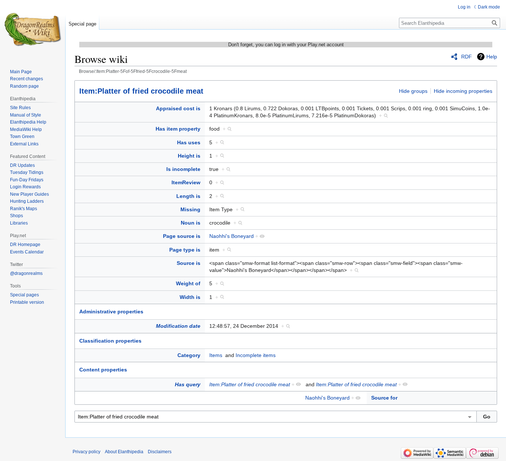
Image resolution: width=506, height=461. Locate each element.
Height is (189, 156)
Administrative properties (111, 311)
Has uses (188, 142)
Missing (190, 209)
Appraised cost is (178, 108)
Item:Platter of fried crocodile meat (141, 91)
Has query (187, 384)
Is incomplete (183, 169)
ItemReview (186, 182)
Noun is (190, 223)
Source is (188, 263)
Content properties (103, 370)
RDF (466, 57)
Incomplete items (256, 355)
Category (188, 355)
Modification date (178, 326)
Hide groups (413, 91)
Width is (190, 297)
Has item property (178, 129)
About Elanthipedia (124, 451)
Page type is (184, 250)
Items (215, 355)
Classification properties (110, 341)
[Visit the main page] (32, 29)
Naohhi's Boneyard (231, 236)
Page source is (181, 236)
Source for (384, 398)
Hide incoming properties (463, 91)
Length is (188, 196)
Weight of (188, 283)
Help (491, 57)
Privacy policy (86, 451)
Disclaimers (160, 451)
